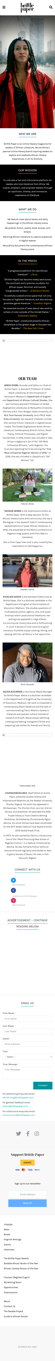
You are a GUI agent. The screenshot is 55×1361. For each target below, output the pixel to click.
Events (7, 1244)
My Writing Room (12, 1282)
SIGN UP (27, 1203)
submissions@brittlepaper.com (19, 1115)
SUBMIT (43, 1085)
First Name (8, 1013)
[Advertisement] (27, 962)
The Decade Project (13, 1311)
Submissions (11, 1292)
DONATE (27, 1162)
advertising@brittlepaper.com (18, 1097)
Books (7, 1234)
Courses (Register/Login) (17, 1277)
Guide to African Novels (16, 1316)
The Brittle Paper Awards (16, 1258)
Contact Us (9, 1306)
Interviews (9, 1249)
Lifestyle (8, 1224)
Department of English (39, 396)
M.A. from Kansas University (18, 415)
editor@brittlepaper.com (15, 1106)
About (7, 1301)
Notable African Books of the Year (21, 1263)
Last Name (8, 1026)
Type (5, 1051)
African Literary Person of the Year (21, 1268)
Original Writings (12, 1239)
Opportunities (11, 1287)
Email (6, 1038)
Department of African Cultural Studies (27, 400)
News (6, 1229)
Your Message (10, 1064)
